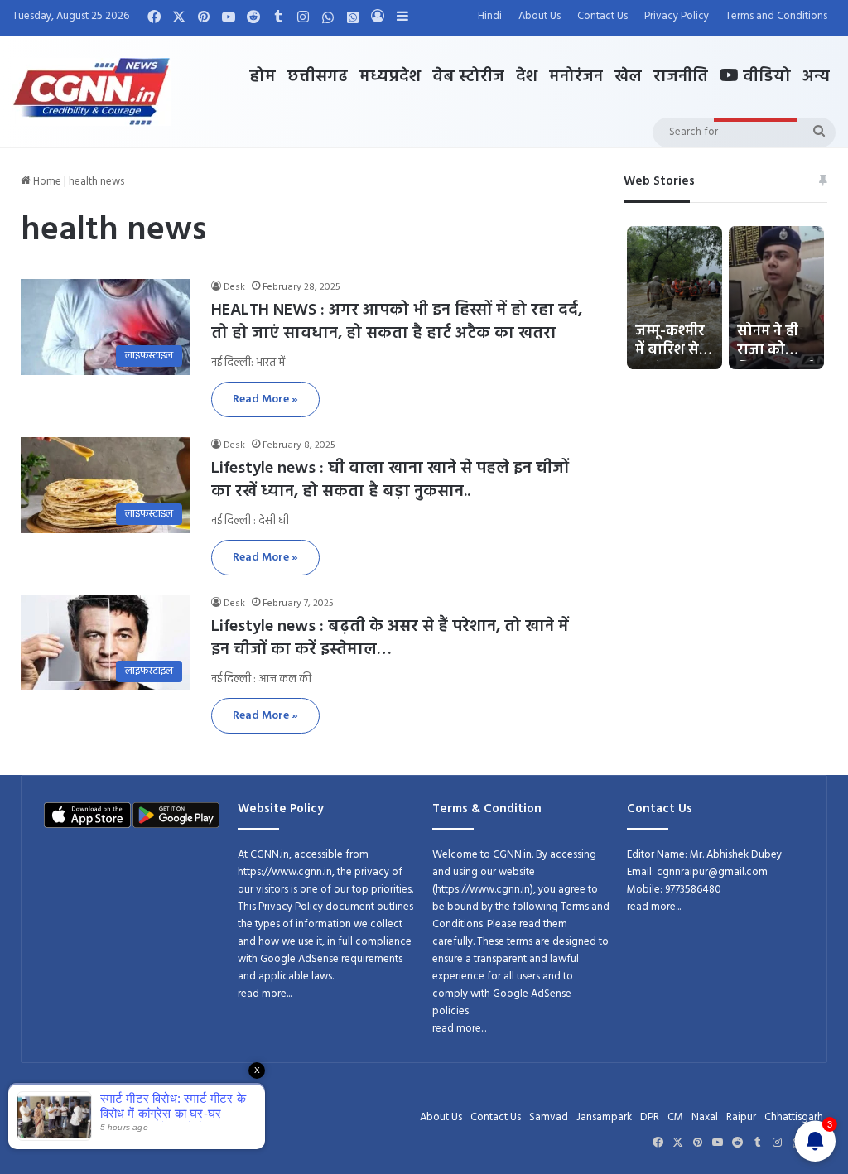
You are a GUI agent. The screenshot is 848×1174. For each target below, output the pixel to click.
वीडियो (765, 77)
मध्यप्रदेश (390, 77)
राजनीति (680, 77)
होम (262, 77)
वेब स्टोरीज (468, 77)
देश (526, 77)
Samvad (548, 1117)
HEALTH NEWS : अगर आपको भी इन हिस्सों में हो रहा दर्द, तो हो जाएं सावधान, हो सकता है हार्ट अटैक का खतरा (396, 322)
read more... (265, 994)
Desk (234, 287)
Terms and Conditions (776, 16)
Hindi (490, 16)
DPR (649, 1117)
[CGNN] (91, 92)
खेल (628, 77)
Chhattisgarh (793, 1117)
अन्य (816, 77)
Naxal (704, 1117)
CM (675, 1117)
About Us (539, 16)
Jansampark (604, 1117)
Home (46, 181)
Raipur (741, 1117)
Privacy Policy (676, 16)
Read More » (265, 399)
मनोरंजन (576, 77)
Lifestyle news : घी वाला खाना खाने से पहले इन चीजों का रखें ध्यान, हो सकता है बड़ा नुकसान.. (390, 480)
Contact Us (602, 16)
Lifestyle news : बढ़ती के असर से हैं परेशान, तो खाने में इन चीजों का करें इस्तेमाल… (390, 638)
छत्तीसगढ (317, 77)
